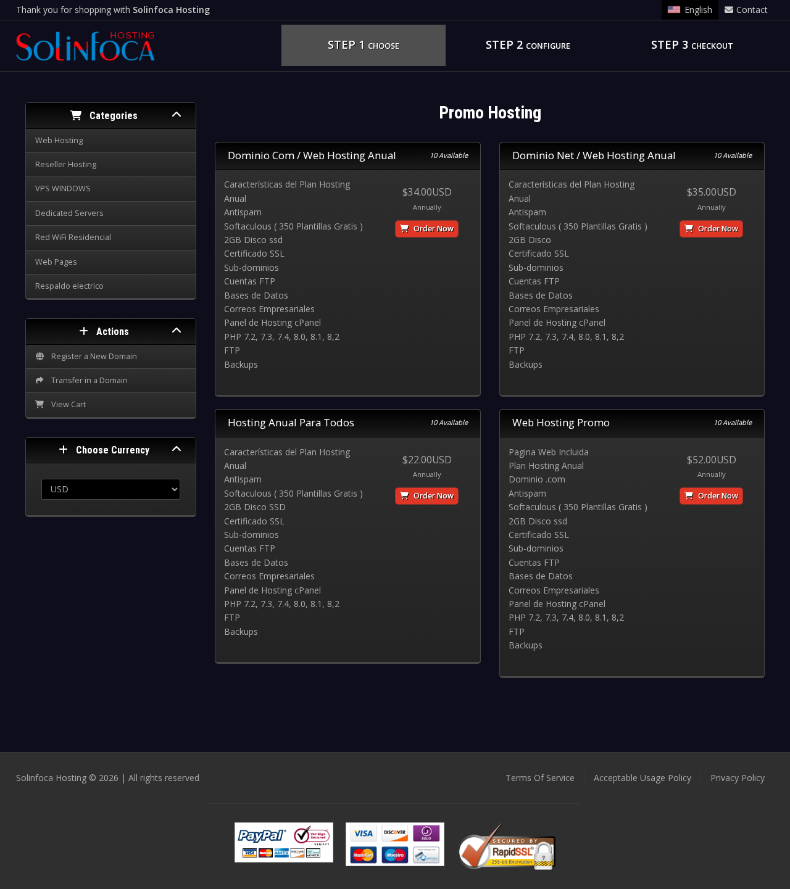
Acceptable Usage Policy (642, 778)
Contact (752, 9)
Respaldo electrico (69, 286)
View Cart (67, 404)
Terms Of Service (540, 778)
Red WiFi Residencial (73, 237)
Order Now (433, 228)
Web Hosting (59, 140)
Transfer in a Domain (88, 380)
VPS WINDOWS (63, 188)
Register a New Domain (92, 356)
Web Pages (56, 262)
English (698, 9)
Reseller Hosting (65, 164)
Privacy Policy (737, 778)
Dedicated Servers (69, 213)
